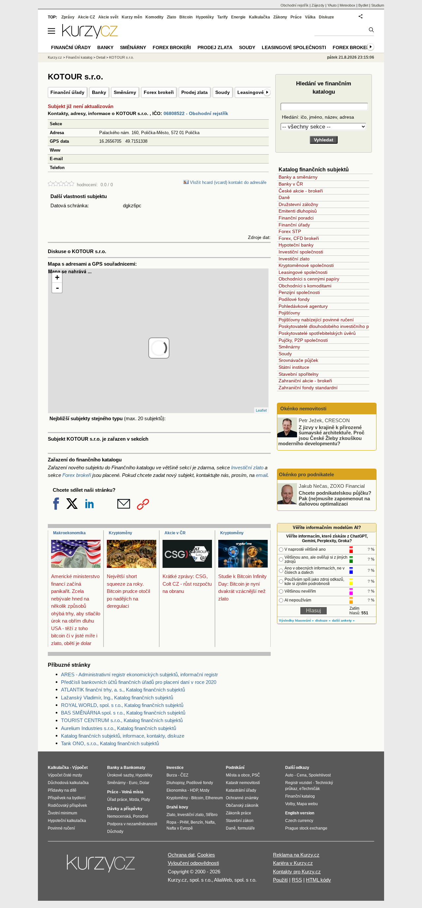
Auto (289, 775)
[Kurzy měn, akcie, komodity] (101, 866)
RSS (297, 880)
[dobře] (61, 184)
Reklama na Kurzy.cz (296, 855)
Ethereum (214, 798)
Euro (133, 782)
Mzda (134, 799)
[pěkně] (66, 184)
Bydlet (363, 5)
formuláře (246, 828)
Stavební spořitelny (298, 374)
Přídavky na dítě (62, 790)
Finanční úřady (67, 92)
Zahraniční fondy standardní (308, 387)
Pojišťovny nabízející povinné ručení (316, 319)
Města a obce (238, 775)
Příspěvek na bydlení (66, 798)
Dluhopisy (175, 782)
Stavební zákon (240, 820)
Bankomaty (134, 767)
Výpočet (80, 767)
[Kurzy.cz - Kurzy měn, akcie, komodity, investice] (90, 37)
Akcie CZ (86, 17)
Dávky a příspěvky (124, 808)
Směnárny (125, 92)
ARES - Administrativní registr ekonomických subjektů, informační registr (139, 674)
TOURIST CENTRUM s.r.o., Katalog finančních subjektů (122, 720)
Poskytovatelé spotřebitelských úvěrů (317, 333)
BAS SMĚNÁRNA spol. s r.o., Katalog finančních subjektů (123, 713)
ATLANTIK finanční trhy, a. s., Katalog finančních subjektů (123, 689)
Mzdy (204, 790)
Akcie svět (108, 17)
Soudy (222, 92)
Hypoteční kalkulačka (67, 820)
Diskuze (326, 17)
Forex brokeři (159, 92)
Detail (100, 57)
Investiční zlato (247, 467)
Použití (280, 880)
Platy (145, 799)
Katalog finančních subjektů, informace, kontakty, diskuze (122, 736)
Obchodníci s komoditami (305, 285)
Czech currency (299, 820)
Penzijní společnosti (299, 292)
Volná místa (132, 792)
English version (299, 813)
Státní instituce (294, 367)
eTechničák (309, 788)
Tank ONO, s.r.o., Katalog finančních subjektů (110, 743)
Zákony (280, 17)
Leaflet (261, 410)
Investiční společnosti (301, 251)
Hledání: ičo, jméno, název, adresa (317, 117)
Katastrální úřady (241, 790)
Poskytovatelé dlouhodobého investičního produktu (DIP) (338, 326)
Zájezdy (318, 5)
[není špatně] (55, 184)
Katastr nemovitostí (243, 782)
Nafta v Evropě (179, 828)
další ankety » (343, 620)
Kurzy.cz (55, 57)
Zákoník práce (238, 813)
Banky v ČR (291, 184)
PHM (184, 822)
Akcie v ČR (175, 533)
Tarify (222, 17)
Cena (302, 775)
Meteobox (347, 5)
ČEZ (184, 775)
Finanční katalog (79, 57)
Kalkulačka (259, 17)
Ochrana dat (181, 855)
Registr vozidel (298, 782)
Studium (377, 5)
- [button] (57, 287)
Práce (296, 17)
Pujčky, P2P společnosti (303, 340)
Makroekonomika (69, 533)
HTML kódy (318, 880)
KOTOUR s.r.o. (121, 57)
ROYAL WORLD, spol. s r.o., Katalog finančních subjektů (122, 705)
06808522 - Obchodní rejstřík (196, 113)
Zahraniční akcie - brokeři (305, 380)
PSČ (256, 775)
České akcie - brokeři (301, 190)
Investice (175, 767)
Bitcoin (186, 17)
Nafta (210, 822)
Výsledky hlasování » (296, 620)
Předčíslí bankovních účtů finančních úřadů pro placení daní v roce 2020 (138, 682)
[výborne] (71, 184)
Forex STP (290, 231)
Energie (238, 17)
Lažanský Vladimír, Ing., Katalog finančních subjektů (117, 697)
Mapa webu (307, 804)
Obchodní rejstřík (295, 5)
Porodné (140, 816)
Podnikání (235, 767)
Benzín (197, 822)
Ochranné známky (242, 798)
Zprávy (68, 17)
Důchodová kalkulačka (68, 782)
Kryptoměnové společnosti (306, 265)
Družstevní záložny (298, 204)
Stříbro (212, 814)
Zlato (171, 17)
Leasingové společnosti (303, 272)
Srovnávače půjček (298, 360)
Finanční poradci (296, 217)
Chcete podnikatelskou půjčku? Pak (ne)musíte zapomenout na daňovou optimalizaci (335, 498)
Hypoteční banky (296, 245)
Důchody (115, 831)
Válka (310, 17)
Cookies (206, 855)
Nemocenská (119, 816)
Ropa (171, 822)
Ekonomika (176, 790)
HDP (194, 790)
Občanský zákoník (242, 805)
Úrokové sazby (120, 775)
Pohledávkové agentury (303, 306)
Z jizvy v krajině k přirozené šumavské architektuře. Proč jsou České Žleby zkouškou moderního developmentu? (321, 435)
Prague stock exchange (306, 828)
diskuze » (323, 620)
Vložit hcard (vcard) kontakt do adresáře (227, 182)
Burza (171, 775)
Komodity (154, 17)
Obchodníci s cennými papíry (309, 278)
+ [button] (57, 277)
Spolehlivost (320, 775)
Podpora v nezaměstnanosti (132, 824)
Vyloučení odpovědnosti (193, 863)
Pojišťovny (289, 312)
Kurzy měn (132, 17)
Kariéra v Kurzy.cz (293, 863)
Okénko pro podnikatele (306, 474)
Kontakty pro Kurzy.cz (297, 871)
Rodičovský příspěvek (67, 805)
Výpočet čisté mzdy (65, 775)
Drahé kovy (177, 807)
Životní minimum (62, 813)
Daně (284, 197)
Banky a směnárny (298, 177)
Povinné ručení (61, 828)
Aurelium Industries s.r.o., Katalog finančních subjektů (118, 728)
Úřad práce (117, 799)
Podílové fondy (294, 299)
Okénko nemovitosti (302, 408)
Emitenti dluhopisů (298, 211)
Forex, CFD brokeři (299, 238)
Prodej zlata (194, 92)
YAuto (332, 5)
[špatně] (50, 184)
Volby (290, 804)
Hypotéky (205, 17)
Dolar (144, 782)
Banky (99, 92)
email (261, 475)
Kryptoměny (120, 533)
